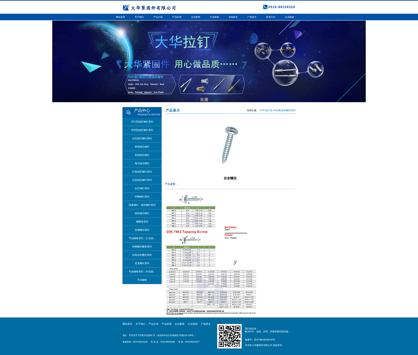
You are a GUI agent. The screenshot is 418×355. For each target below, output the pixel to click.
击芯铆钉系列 (142, 188)
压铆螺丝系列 (142, 230)
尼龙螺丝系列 (142, 263)
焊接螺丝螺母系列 (142, 246)
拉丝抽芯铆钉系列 (142, 138)
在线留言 (233, 17)
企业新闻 (195, 17)
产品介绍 (158, 17)
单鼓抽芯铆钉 (142, 146)
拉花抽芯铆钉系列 (142, 180)
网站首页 (120, 17)
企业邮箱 (289, 17)
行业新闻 (214, 17)
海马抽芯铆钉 (142, 163)
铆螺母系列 (142, 221)
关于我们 (139, 17)
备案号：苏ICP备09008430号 (260, 339)
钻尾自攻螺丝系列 (142, 254)
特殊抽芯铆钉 (142, 213)
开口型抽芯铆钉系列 (142, 121)
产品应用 (176, 17)
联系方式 (270, 17)
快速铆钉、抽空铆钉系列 (142, 205)
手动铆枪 (142, 279)
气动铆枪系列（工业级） (142, 238)
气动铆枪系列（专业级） (142, 271)
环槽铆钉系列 (142, 196)
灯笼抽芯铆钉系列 (142, 171)
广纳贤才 (252, 17)
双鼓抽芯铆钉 (142, 155)
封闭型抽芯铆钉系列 (142, 130)
